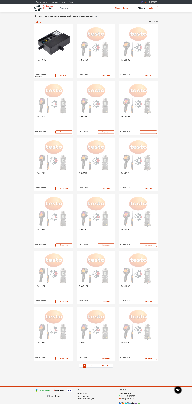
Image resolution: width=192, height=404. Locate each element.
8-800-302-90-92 (126, 394)
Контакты (72, 2)
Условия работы (82, 394)
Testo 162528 (125, 286)
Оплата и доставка (83, 396)
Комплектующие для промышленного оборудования (61, 16)
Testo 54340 (125, 230)
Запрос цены (106, 75)
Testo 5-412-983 (84, 60)
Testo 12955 (41, 343)
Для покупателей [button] (41, 2)
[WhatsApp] (120, 396)
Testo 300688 (125, 60)
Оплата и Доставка (58, 2)
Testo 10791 (83, 117)
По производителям (86, 16)
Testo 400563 (125, 117)
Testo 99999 (125, 343)
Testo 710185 (83, 286)
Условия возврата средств (86, 399)
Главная (39, 16)
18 (103, 365)
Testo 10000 (83, 230)
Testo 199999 (41, 173)
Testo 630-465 (41, 60)
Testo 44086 (41, 230)
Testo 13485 (41, 286)
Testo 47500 (83, 173)
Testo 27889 (125, 173)
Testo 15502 (41, 117)
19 (107, 365)
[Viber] (122, 396)
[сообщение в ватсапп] (138, 2)
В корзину (64, 75)
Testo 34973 (83, 343)
